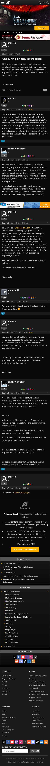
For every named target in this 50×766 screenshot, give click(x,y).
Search (14, 32)
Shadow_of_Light (16, 148)
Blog (3, 714)
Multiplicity (6, 691)
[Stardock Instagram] (31, 657)
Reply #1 (5, 109)
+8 (4, 156)
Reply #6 (5, 393)
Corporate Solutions (9, 679)
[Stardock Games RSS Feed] (33, 661)
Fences (4, 685)
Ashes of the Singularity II (38, 676)
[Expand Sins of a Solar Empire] (1, 591)
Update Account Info (39, 727)
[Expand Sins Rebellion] (4, 620)
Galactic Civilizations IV (37, 682)
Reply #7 (5, 488)
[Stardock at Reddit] (17, 661)
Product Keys (36, 720)
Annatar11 (13, 290)
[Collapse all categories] (48, 591)
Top (48, 109)
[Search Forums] (47, 2)
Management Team (8, 717)
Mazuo (11, 98)
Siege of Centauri (35, 697)
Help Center (36, 711)
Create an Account (38, 717)
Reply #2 (5, 160)
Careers (4, 720)
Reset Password (37, 723)
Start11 (4, 682)
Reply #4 (5, 301)
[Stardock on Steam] (35, 657)
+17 (4, 105)
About (4, 711)
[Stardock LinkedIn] (29, 661)
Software (6, 671)
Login (21, 32)
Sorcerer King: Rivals (36, 701)
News (4, 723)
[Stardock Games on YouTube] (23, 657)
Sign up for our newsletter (14, 747)
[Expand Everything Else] (1, 646)
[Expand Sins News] (4, 610)
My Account (36, 714)
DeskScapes (6, 688)
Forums (4, 736)
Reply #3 (5, 223)
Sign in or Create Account (25, 549)
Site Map (40, 762)
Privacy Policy (11, 762)
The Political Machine (36, 691)
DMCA (33, 762)
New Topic (42, 28)
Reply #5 (5, 332)
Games (32, 671)
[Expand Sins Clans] (4, 623)
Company (6, 707)
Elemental (32, 679)
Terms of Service (23, 762)
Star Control (33, 688)
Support (36, 707)
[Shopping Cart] (43, 2)
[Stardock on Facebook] (19, 657)
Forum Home (5, 32)
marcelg (12, 42)
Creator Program (8, 730)
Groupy (4, 694)
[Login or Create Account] (39, 2)
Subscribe (35, 751)
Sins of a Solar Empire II (37, 685)
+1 (4, 50)
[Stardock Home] (8, 2)
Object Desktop (7, 676)
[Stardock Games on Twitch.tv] (27, 657)
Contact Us (5, 733)
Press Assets (6, 727)
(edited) (30, 109)
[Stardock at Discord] (21, 661)
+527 (4, 297)
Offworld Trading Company (38, 694)
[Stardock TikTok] (25, 661)
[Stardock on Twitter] (14, 657)
